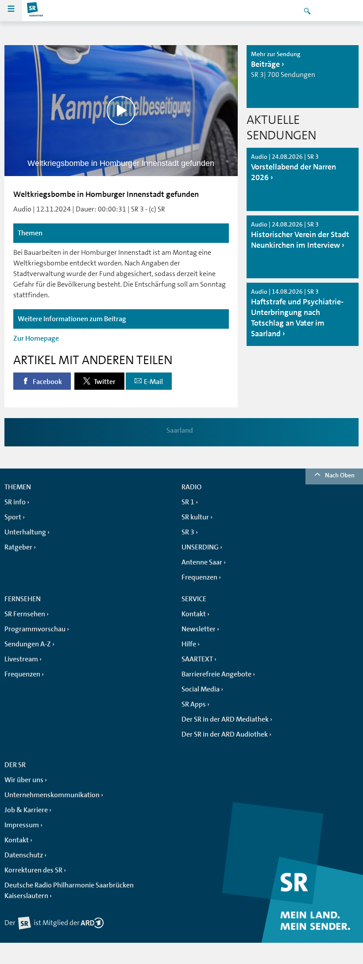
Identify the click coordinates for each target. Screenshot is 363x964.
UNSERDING (200, 547)
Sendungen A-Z (27, 644)
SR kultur (195, 517)
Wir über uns (23, 780)
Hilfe (189, 644)
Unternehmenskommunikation (52, 795)
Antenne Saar (202, 562)
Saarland (179, 430)
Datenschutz (23, 855)
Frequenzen (199, 577)
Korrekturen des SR (33, 870)
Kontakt (194, 614)
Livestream (21, 659)
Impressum (21, 825)
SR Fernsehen (24, 614)
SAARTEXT (197, 659)
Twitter (104, 381)
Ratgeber (18, 547)
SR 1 (188, 502)
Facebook (46, 381)
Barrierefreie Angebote (216, 674)
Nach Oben (340, 475)
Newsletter (199, 629)
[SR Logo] (35, 10)
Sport (12, 517)
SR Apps (194, 704)
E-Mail (153, 381)
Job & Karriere (26, 810)
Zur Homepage (36, 338)
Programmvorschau (35, 629)
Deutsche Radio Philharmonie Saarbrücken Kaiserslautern (69, 890)
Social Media (201, 689)
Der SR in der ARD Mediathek (225, 719)
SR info (15, 502)
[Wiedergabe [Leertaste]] (121, 110)
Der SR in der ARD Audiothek (225, 734)
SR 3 (188, 532)
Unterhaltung (25, 532)
